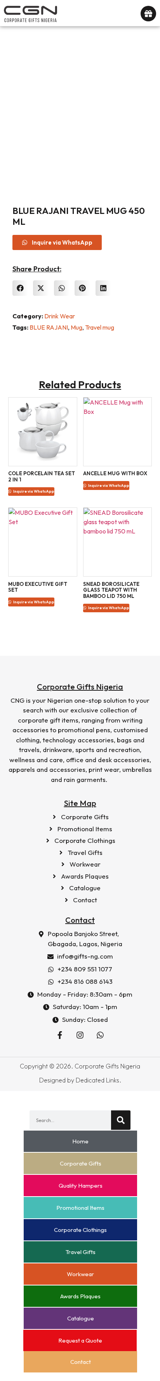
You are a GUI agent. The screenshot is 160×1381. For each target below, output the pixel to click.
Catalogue (80, 1318)
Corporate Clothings (80, 1229)
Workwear (80, 1274)
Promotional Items (80, 1207)
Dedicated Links (97, 1080)
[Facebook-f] (60, 1035)
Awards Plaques (80, 1296)
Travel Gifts (81, 1252)
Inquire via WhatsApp (33, 491)
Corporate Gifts (80, 1163)
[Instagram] (80, 1035)
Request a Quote (80, 1340)
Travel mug (99, 327)
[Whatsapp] (100, 1035)
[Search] (120, 1120)
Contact (80, 1361)
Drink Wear (59, 316)
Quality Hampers (81, 1185)
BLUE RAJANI (49, 327)
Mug (76, 327)
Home (80, 1141)
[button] (20, 288)
